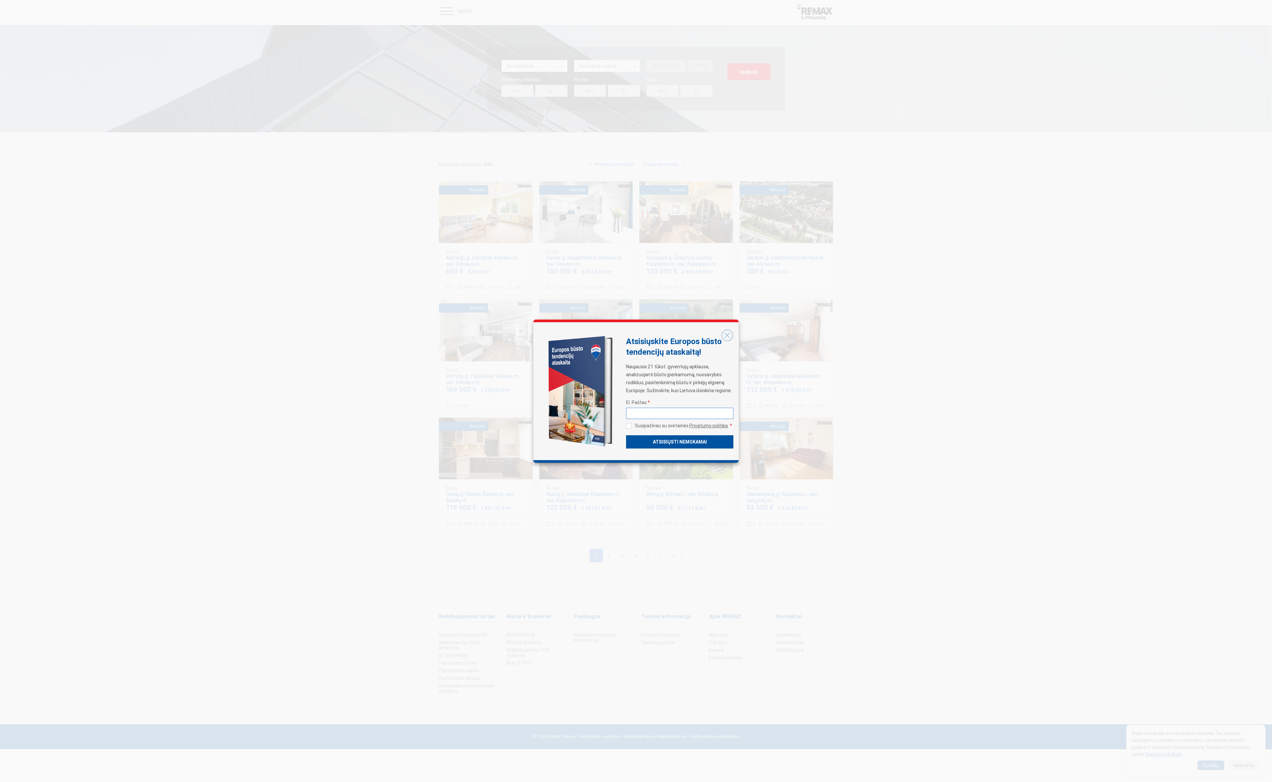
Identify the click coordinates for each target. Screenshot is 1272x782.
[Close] (727, 335)
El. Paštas (638, 402)
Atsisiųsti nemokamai (680, 442)
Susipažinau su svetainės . (683, 425)
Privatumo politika (708, 425)
